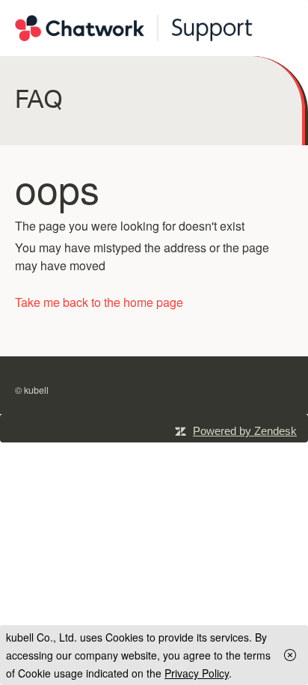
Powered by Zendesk (245, 430)
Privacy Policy (196, 673)
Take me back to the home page (99, 302)
